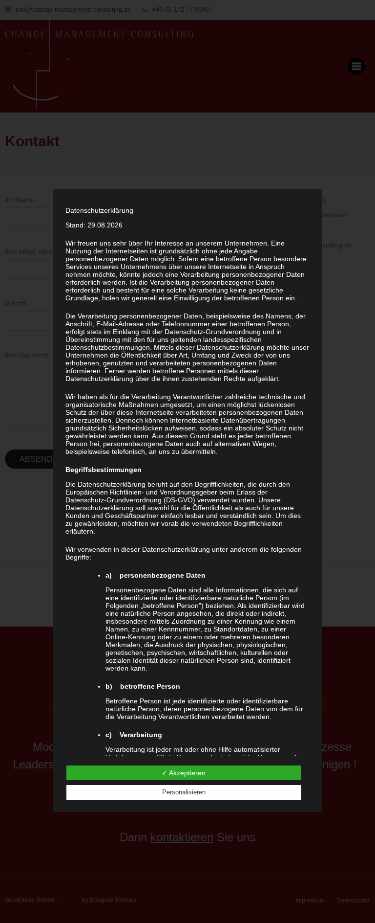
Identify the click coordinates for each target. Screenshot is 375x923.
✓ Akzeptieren (184, 773)
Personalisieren (184, 792)
